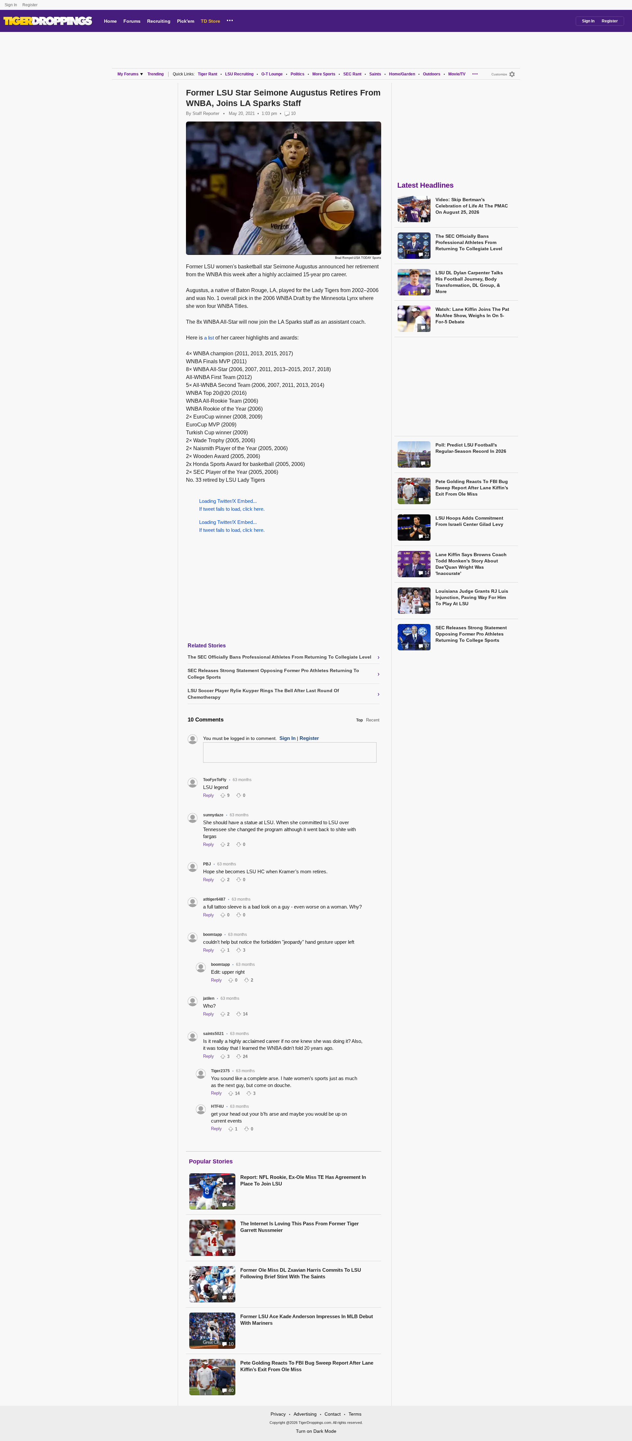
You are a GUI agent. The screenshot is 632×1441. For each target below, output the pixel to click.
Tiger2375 (220, 1071)
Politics (297, 74)
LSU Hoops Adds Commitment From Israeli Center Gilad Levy (469, 521)
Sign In (11, 5)
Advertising (305, 1414)
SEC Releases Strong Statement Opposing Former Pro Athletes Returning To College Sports (471, 634)
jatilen (208, 998)
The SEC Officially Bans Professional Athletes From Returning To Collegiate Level (468, 242)
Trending (155, 74)
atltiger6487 (214, 899)
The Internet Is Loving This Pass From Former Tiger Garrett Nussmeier (299, 1227)
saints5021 (213, 1033)
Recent (373, 720)
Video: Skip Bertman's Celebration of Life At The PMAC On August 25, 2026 (471, 206)
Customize (499, 74)
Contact (333, 1414)
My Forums (128, 74)
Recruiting (159, 21)
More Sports (323, 74)
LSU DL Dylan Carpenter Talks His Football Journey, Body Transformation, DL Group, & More (469, 282)
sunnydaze (213, 815)
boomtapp (212, 934)
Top (359, 720)
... (229, 19)
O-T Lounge (272, 74)
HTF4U (217, 1106)
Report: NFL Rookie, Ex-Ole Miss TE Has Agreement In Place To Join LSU (303, 1180)
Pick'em (185, 21)
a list (209, 337)
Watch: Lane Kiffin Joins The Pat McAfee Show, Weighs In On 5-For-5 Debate (472, 315)
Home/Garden (402, 74)
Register (30, 5)
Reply (208, 795)
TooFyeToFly (214, 779)
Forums (132, 21)
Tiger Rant (207, 74)
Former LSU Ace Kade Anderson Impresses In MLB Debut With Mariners (306, 1320)
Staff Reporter (206, 113)
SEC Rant (352, 74)
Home (110, 21)
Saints (375, 74)
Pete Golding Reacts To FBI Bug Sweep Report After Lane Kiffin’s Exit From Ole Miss (306, 1366)
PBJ (207, 864)
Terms (355, 1414)
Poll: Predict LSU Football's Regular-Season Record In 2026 (470, 448)
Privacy (278, 1414)
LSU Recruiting (239, 74)
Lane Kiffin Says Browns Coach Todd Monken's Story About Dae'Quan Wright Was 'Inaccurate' (471, 564)
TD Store (210, 21)
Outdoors (431, 74)
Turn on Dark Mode (316, 1431)
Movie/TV (456, 74)
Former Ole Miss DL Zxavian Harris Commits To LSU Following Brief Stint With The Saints (300, 1273)
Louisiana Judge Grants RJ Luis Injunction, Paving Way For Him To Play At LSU (471, 597)
